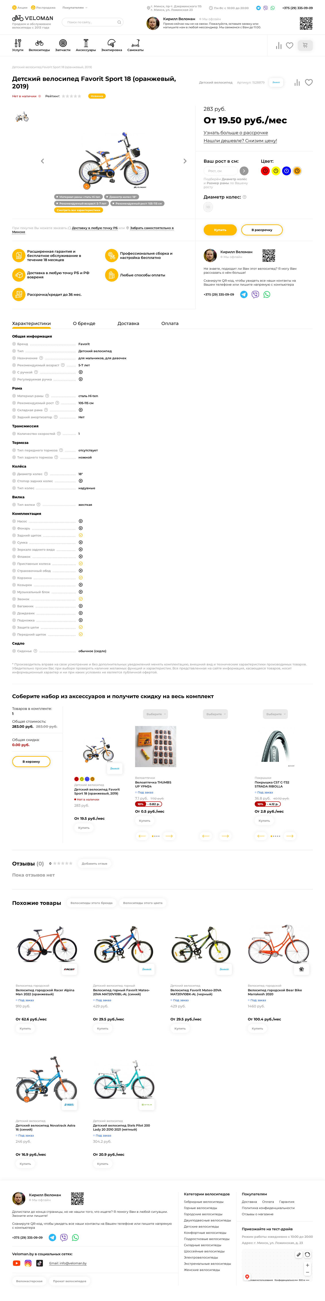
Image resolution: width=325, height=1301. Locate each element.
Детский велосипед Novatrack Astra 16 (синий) (45, 1127)
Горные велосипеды (200, 1208)
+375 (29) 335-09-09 (297, 8)
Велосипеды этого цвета (142, 903)
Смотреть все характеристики (78, 210)
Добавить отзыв (94, 863)
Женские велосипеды (202, 1270)
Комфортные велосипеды (205, 1233)
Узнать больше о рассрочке (236, 132)
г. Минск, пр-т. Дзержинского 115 (176, 6)
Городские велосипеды (203, 1214)
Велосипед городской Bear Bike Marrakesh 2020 (275, 992)
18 (208, 207)
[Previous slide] (142, 836)
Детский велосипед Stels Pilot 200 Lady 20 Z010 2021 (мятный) (121, 1127)
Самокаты (135, 50)
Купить (220, 230)
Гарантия (286, 1202)
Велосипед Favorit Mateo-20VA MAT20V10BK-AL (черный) (195, 992)
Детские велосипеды (201, 1226)
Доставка (249, 1202)
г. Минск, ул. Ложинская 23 (172, 9)
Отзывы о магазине (257, 1214)
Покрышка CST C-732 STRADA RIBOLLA (272, 784)
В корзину (31, 762)
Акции (22, 7)
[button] (42, 160)
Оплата (268, 1202)
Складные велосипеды (202, 1245)
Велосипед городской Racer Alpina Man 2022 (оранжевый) (45, 992)
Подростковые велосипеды (206, 1239)
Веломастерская (29, 1281)
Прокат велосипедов (69, 1281)
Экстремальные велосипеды (207, 1264)
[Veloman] (32, 18)
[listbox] (155, 714)
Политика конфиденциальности (268, 1208)
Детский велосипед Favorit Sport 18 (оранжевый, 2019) (97, 791)
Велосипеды (39, 50)
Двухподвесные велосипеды (207, 1220)
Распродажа (45, 7)
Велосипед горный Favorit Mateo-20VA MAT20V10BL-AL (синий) (121, 992)
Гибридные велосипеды (204, 1202)
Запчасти (63, 50)
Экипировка (111, 50)
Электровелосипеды (201, 1257)
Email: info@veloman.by (68, 1263)
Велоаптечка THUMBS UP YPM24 (153, 784)
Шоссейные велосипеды (204, 1251)
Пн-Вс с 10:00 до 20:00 (231, 8)
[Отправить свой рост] (244, 170)
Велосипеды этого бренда (92, 903)
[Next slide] (169, 836)
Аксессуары (86, 50)
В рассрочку (262, 230)
